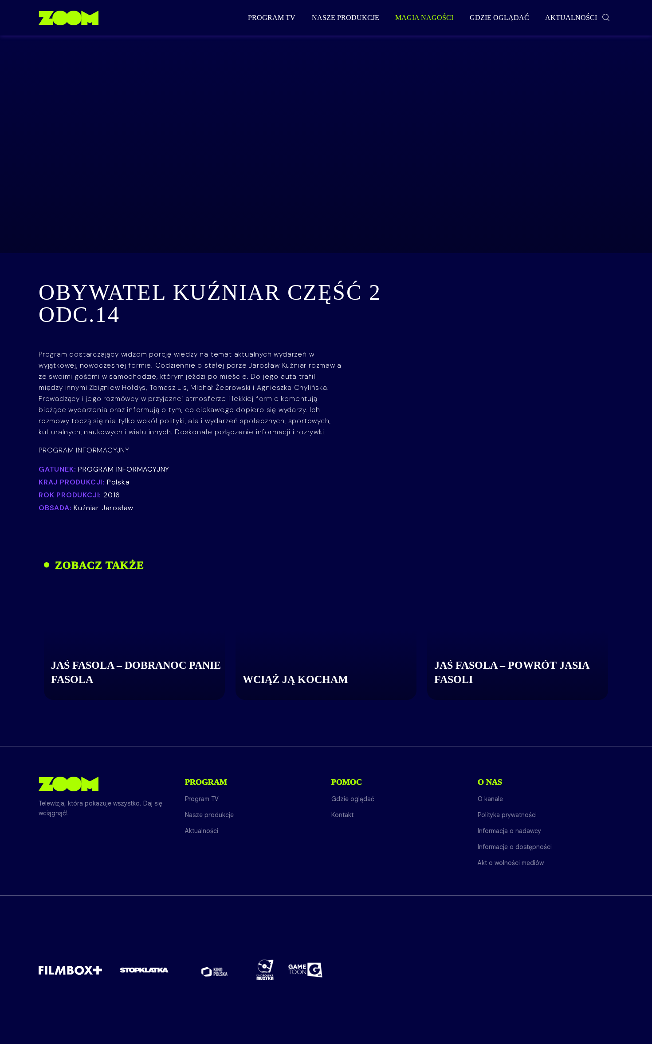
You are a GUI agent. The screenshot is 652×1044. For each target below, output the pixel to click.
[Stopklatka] (144, 970)
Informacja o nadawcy (509, 831)
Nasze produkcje (345, 17)
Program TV (271, 17)
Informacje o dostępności (515, 847)
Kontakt (342, 815)
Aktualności (571, 17)
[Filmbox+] (70, 970)
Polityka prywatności (507, 815)
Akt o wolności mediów (511, 863)
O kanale (490, 799)
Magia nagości (424, 17)
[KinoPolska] (214, 970)
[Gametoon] (305, 970)
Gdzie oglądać (499, 17)
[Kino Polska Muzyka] (265, 970)
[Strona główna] (68, 18)
